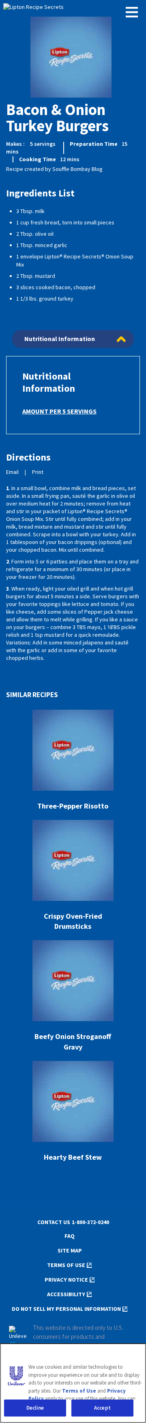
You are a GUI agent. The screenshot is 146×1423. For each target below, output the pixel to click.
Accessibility (66, 1294)
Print (37, 472)
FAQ (69, 1236)
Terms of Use (66, 1265)
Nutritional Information (59, 339)
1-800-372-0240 (90, 1222)
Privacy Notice (66, 1280)
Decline (35, 1407)
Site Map (70, 1250)
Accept (102, 1407)
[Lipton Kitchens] (73, 7)
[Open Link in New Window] (18, 1337)
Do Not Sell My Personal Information (66, 1309)
